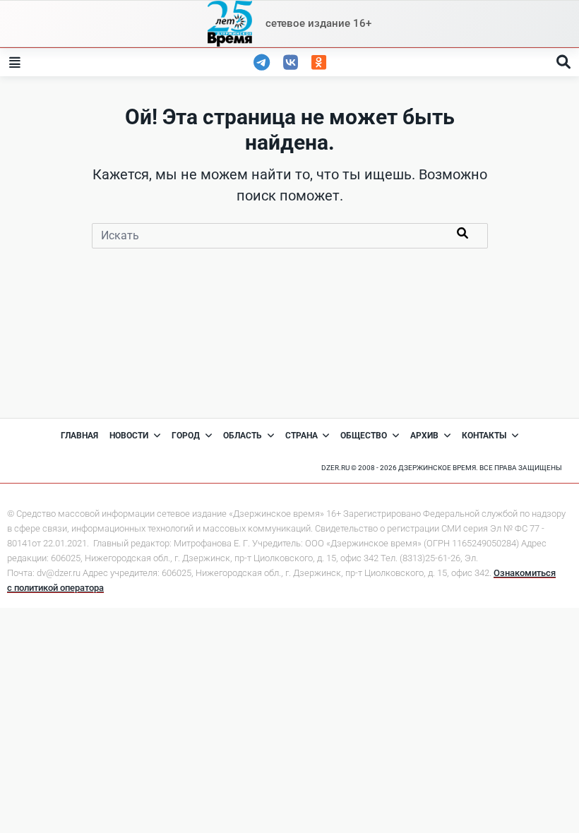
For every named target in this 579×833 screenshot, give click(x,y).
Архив (424, 435)
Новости (128, 435)
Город (186, 435)
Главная (79, 435)
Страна (301, 435)
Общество (363, 435)
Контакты (484, 435)
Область (242, 435)
